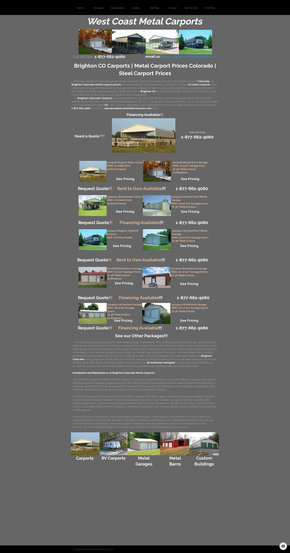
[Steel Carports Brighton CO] (162, 42)
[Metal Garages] (144, 443)
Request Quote (95, 188)
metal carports (116, 105)
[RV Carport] (93, 239)
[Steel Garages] (93, 277)
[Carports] (85, 443)
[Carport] (93, 171)
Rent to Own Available (141, 188)
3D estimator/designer (161, 362)
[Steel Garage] (157, 239)
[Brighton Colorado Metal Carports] (129, 42)
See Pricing (125, 179)
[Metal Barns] (174, 443)
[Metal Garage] (157, 171)
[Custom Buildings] (204, 443)
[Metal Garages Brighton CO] (95, 41)
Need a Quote (90, 136)
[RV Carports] (113, 443)
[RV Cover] (93, 205)
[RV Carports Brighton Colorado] (195, 42)
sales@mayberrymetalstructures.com (127, 108)
